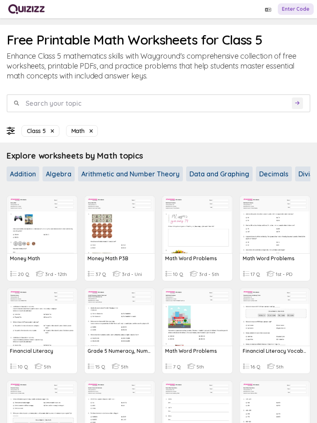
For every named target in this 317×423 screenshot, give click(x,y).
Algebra (58, 174)
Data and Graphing (219, 174)
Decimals (274, 174)
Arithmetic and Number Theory (130, 174)
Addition (23, 174)
